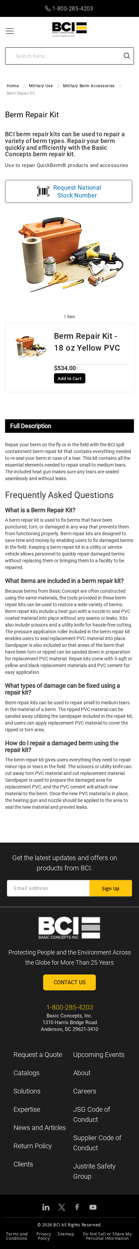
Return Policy (32, 1146)
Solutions (26, 1091)
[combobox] (69, 56)
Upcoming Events (98, 1055)
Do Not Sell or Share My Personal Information (107, 1236)
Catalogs (26, 1073)
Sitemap (65, 1233)
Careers (84, 1091)
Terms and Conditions (17, 1236)
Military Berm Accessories (89, 86)
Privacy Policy (43, 1236)
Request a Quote (37, 1055)
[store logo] (69, 29)
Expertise (26, 1109)
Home (13, 86)
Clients (23, 1164)
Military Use (41, 86)
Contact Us (70, 982)
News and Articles (39, 1128)
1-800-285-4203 (72, 8)
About (81, 1073)
